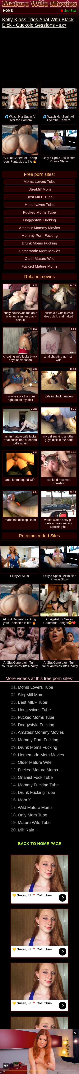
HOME (8, 11)
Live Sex (69, 11)
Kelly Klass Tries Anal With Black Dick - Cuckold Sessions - (38, 22)
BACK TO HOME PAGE (39, 843)
